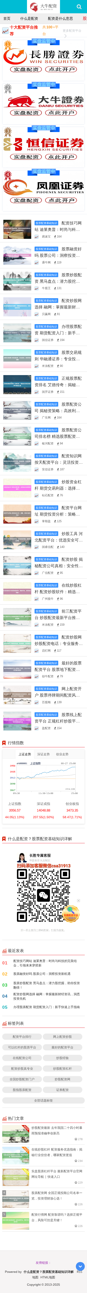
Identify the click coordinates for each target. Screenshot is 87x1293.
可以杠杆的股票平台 (22, 1047)
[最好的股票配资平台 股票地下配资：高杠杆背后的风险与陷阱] (17, 669)
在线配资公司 (22, 1058)
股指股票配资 (22, 1090)
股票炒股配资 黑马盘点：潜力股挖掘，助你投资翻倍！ (58, 281)
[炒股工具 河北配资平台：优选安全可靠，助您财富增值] (17, 539)
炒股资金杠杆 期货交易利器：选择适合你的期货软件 (58, 488)
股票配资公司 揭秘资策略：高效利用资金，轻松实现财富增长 (58, 410)
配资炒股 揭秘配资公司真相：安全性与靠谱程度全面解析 (59, 566)
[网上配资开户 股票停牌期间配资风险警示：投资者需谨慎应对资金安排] (17, 695)
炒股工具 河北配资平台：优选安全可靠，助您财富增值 (59, 540)
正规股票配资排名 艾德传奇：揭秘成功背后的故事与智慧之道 (58, 385)
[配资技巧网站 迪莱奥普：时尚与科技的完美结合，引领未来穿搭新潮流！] (17, 229)
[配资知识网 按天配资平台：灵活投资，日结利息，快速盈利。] (17, 462)
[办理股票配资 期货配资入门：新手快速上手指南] (17, 332)
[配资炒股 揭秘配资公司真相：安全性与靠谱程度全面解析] (17, 565)
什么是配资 (29, 18)
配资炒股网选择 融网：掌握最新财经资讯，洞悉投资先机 (58, 307)
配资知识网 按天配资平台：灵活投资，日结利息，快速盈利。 (59, 462)
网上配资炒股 (62, 1036)
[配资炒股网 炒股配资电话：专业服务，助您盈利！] (17, 643)
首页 (6, 18)
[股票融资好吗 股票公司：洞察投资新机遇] (17, 255)
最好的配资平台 (62, 1047)
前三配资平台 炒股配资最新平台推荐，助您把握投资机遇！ (58, 617)
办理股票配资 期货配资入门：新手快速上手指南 (58, 333)
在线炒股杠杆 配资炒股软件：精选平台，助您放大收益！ (58, 591)
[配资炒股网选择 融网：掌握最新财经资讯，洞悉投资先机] (17, 306)
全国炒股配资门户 (22, 1079)
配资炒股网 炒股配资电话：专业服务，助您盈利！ (59, 643)
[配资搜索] (79, 6)
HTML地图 (47, 1277)
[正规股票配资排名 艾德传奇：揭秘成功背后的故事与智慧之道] (17, 384)
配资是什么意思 (60, 18)
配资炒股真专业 (22, 1068)
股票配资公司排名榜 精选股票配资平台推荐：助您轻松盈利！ (58, 436)
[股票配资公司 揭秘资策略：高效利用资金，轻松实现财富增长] (17, 410)
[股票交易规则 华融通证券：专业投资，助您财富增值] (17, 358)
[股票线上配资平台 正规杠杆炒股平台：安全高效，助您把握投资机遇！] (17, 721)
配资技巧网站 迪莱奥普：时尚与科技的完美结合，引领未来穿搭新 (45, 963)
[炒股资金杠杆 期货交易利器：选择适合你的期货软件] (17, 488)
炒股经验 (62, 1058)
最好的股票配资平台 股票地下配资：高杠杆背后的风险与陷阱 (58, 669)
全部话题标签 (43, 1100)
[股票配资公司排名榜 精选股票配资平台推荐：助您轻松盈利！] (17, 436)
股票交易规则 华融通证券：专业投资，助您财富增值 (58, 359)
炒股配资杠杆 (62, 1068)
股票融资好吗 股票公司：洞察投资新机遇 (58, 255)
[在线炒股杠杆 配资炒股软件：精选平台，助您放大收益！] (17, 591)
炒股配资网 (62, 1079)
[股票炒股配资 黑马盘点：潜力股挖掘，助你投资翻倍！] (17, 280)
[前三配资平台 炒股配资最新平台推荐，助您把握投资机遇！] (17, 617)
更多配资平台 (72, 30)
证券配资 (62, 1090)
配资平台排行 (22, 1036)
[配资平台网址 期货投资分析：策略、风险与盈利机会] (17, 513)
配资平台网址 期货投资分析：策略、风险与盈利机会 (58, 514)
